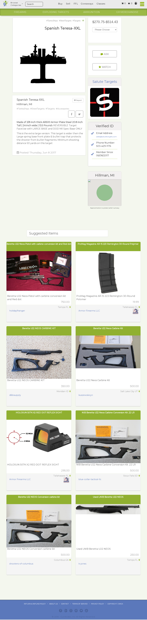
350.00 (65, 386)
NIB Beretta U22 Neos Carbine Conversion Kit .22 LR (108, 412)
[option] (20, 12)
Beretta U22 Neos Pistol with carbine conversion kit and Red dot (39, 244)
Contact (65, 604)
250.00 (134, 554)
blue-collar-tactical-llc (90, 479)
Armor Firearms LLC (89, 310)
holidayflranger (17, 310)
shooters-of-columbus (21, 563)
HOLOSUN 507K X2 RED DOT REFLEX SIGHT (39, 412)
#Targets (77, 20)
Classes (101, 3)
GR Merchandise (127, 12)
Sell (68, 3)
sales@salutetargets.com (106, 137)
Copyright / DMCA (115, 604)
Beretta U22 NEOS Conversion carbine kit (39, 497)
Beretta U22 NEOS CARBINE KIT (39, 328)
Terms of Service (80, 604)
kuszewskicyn (86, 395)
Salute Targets (104, 82)
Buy (60, 3)
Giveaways (87, 3)
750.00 (65, 302)
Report (79, 100)
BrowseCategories (16, 4)
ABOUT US (53, 604)
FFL (76, 3)
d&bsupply (15, 395)
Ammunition (91, 12)
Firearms (20, 12)
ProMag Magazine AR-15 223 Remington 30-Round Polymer (108, 244)
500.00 (134, 386)
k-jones (82, 563)
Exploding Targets (56, 12)
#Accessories (62, 108)
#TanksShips (52, 20)
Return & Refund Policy (35, 604)
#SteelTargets (65, 20)
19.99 (136, 302)
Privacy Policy (97, 604)
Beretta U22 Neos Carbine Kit (108, 328)
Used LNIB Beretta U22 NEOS (108, 497)
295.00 (65, 470)
